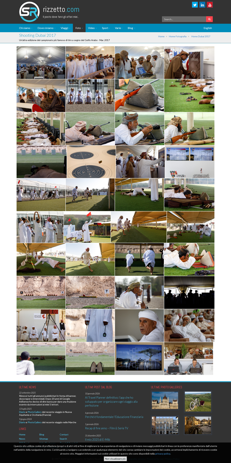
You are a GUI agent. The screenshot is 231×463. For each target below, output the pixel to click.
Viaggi (65, 27)
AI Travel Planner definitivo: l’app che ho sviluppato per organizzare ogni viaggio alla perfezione (111, 401)
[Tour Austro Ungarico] (165, 400)
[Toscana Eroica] (198, 401)
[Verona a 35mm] (165, 425)
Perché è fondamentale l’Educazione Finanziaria (114, 417)
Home (161, 36)
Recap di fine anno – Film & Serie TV (106, 428)
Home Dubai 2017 (200, 36)
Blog (131, 27)
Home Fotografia (178, 36)
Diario (22, 411)
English (208, 27)
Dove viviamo (46, 27)
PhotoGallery (35, 411)
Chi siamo (25, 27)
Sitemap (43, 438)
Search (63, 438)
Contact (64, 434)
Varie (118, 27)
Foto (78, 27)
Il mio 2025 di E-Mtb (97, 439)
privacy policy (162, 453)
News (22, 438)
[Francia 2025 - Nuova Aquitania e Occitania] (198, 425)
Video (91, 27)
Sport (105, 27)
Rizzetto (61, 9)
